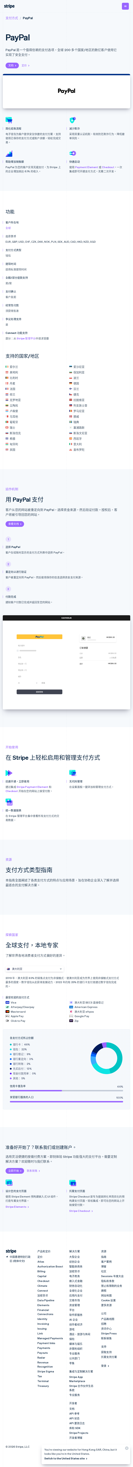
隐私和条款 (107, 1281)
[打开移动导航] (125, 6)
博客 (103, 1266)
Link (40, 1333)
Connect (42, 1290)
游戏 (71, 1329)
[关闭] (126, 1449)
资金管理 (74, 1305)
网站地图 (106, 1295)
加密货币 (42, 1295)
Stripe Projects (78, 1433)
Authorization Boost (50, 1266)
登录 (103, 1365)
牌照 (103, 1290)
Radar (41, 1357)
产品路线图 (107, 1319)
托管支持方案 (109, 1357)
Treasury (43, 1386)
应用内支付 (75, 1295)
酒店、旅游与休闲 (79, 1334)
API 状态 (74, 1418)
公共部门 (74, 1358)
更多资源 (106, 1305)
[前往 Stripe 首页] (10, 1251)
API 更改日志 (77, 1423)
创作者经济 (75, 1324)
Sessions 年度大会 (112, 1276)
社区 (103, 1271)
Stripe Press (109, 1333)
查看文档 (13, 523)
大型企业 (74, 1256)
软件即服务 (75, 1314)
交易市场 (74, 1300)
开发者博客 (75, 1437)
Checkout (108, 167)
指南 (103, 1256)
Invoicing (43, 1323)
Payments (43, 1348)
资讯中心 (106, 1328)
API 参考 (74, 1413)
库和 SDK (75, 1428)
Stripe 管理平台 (26, 338)
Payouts (42, 1352)
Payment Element (86, 167)
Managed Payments (50, 1338)
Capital (41, 1276)
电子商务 (74, 1276)
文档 (11, 65)
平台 (71, 1310)
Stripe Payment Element (32, 787)
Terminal (43, 1381)
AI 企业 (73, 1319)
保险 (71, 1339)
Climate (42, 1285)
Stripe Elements (16, 1206)
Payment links (46, 1343)
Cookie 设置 (108, 1300)
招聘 (103, 1323)
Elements (43, 1305)
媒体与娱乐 (75, 1343)
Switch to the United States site (64, 1458)
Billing (41, 1271)
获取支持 (106, 1352)
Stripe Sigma (45, 1371)
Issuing (42, 1328)
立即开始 (13, 1170)
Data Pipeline (46, 1300)
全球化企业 (75, 1290)
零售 (71, 1363)
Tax (39, 1376)
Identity (42, 1319)
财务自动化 (75, 1285)
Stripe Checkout (79, 1211)
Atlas (40, 1261)
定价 (24, 65)
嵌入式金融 (75, 1281)
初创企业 (74, 1261)
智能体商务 (75, 1266)
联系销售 (32, 1170)
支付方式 (12, 18)
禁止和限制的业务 (111, 1285)
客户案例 (106, 1261)
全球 (8, 228)
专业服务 (74, 1353)
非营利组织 (75, 1348)
